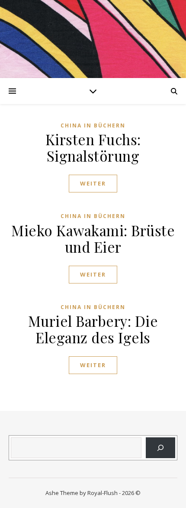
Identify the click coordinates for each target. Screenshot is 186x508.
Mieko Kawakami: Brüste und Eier (93, 238)
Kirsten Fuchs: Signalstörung (93, 147)
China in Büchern (93, 125)
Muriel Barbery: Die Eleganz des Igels (93, 329)
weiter (93, 183)
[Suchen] (160, 447)
